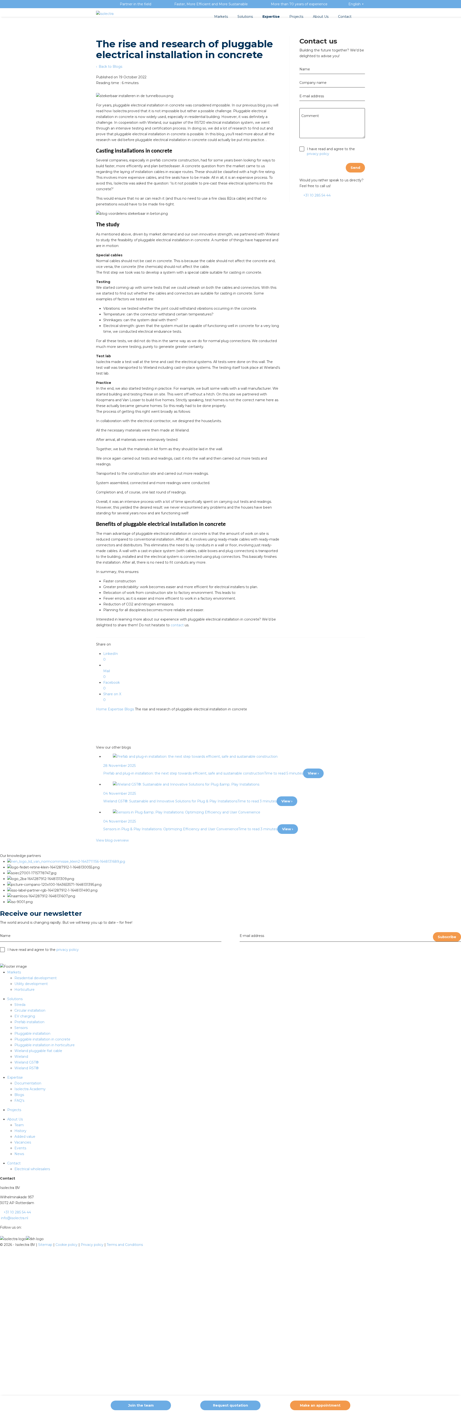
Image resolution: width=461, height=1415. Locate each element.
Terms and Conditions (125, 1245)
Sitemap (45, 1245)
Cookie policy (67, 1245)
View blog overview (112, 840)
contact (177, 625)
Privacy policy (92, 1245)
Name (304, 69)
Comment (310, 116)
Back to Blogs (110, 66)
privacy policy (318, 154)
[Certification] (66, 861)
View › (313, 773)
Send (355, 168)
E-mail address (311, 96)
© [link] (1, 1245)
